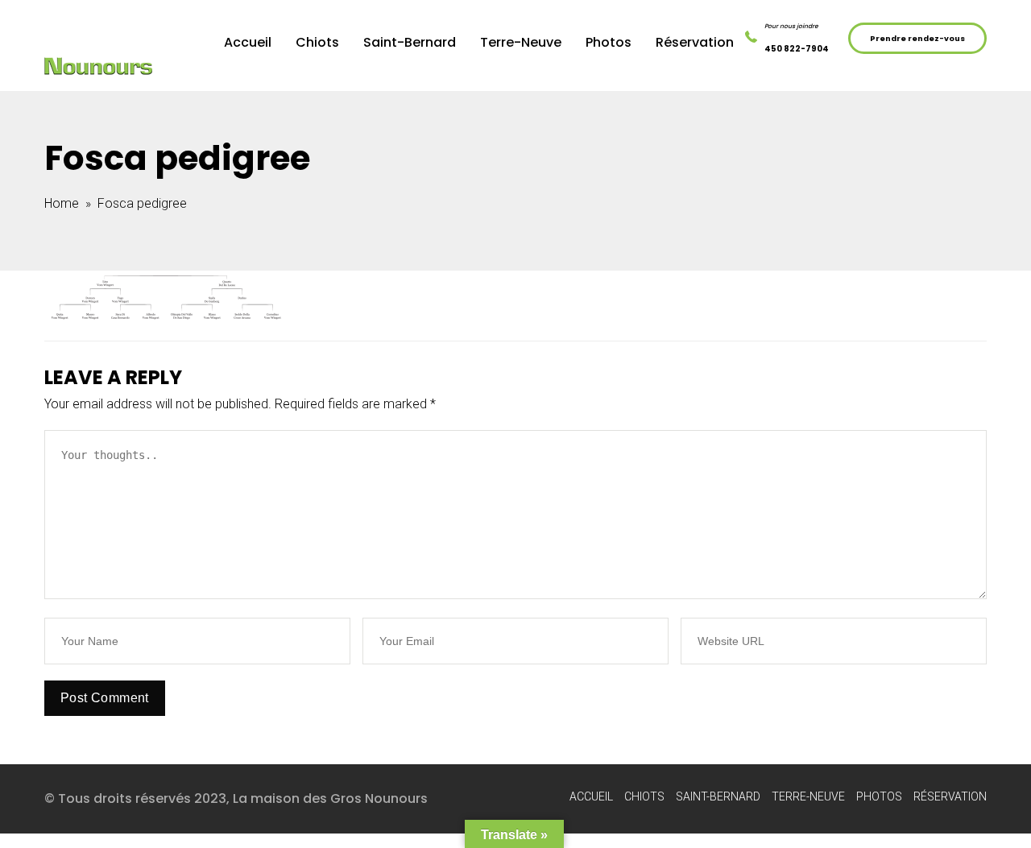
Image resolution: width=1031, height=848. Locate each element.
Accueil (247, 42)
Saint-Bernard (409, 42)
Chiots (317, 42)
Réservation (695, 42)
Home (61, 203)
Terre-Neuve (520, 42)
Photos (608, 42)
